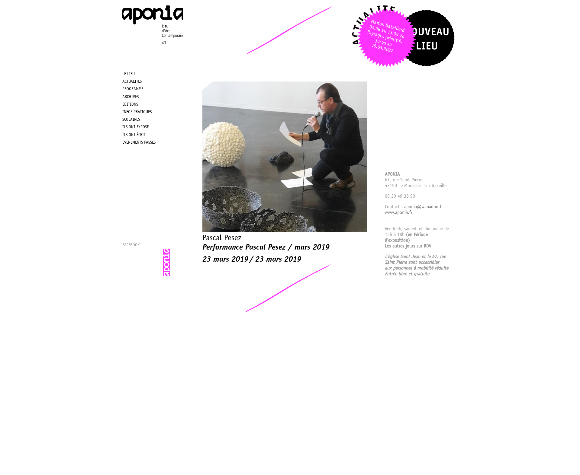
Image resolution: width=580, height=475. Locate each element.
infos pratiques (137, 112)
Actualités (132, 82)
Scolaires (131, 120)
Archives (130, 97)
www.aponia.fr (398, 212)
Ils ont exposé (135, 127)
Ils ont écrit (134, 135)
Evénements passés (139, 143)
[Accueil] (152, 53)
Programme (132, 89)
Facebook (131, 245)
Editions (130, 105)
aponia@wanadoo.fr (423, 207)
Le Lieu (128, 74)
